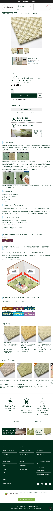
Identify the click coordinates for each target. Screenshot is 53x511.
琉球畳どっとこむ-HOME (7, 12)
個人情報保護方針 (23, 506)
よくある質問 (30, 311)
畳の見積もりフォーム (7, 238)
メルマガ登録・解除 (7, 483)
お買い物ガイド (15, 421)
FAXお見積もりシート (42, 467)
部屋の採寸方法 (7, 311)
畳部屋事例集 (19, 311)
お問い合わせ (19, 9)
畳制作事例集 (19, 7)
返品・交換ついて (41, 454)
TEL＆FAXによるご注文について (43, 462)
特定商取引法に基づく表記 (33, 506)
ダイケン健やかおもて (8, 461)
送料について (40, 458)
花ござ (4, 469)
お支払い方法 (40, 450)
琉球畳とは (22, 447)
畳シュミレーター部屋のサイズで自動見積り (12, 259)
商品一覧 (5, 447)
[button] (3, 335)
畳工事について (23, 458)
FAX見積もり (30, 306)
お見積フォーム (18, 306)
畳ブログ (22, 461)
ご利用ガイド (24, 7)
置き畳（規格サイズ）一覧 (8, 450)
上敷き (4, 465)
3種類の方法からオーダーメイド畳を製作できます (13, 301)
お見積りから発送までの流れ (43, 475)
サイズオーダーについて (20, 6)
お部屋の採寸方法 (41, 470)
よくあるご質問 (38, 421)
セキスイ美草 (6, 458)
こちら (36, 113)
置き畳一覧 (18, 5)
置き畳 (15, 12)
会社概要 (16, 506)
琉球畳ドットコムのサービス (26, 450)
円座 (4, 472)
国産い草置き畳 (6, 454)
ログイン (5, 479)
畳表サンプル (8, 306)
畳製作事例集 (23, 465)
